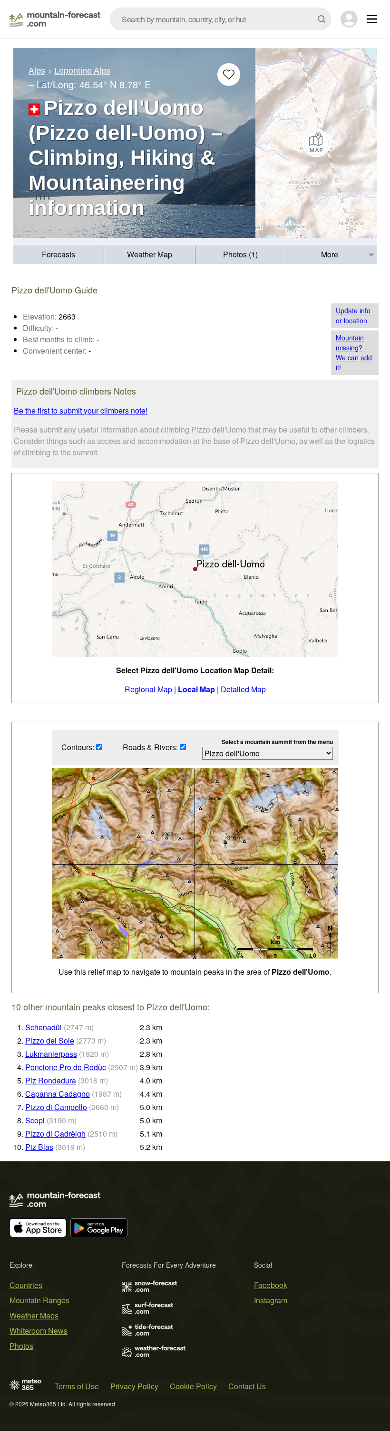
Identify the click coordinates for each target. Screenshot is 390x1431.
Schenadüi (43, 1027)
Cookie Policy (193, 1386)
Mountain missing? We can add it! (354, 352)
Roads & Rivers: (151, 747)
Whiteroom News (39, 1330)
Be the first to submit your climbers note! (80, 410)
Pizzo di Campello (56, 1106)
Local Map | (198, 689)
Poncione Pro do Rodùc (65, 1067)
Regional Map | (150, 689)
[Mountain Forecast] (55, 19)
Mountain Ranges (39, 1300)
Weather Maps (34, 1315)
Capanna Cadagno (57, 1093)
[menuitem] (58, 254)
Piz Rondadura (50, 1080)
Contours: (78, 747)
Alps (37, 70)
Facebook (270, 1285)
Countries (26, 1285)
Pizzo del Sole (49, 1040)
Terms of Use (77, 1386)
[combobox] (220, 19)
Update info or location (353, 315)
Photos (21, 1345)
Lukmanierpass (51, 1053)
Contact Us (247, 1386)
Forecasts (58, 254)
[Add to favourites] (228, 74)
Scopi (35, 1120)
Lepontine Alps (82, 70)
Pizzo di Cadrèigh (55, 1133)
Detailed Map (243, 689)
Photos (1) (240, 254)
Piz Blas (39, 1146)
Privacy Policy (134, 1386)
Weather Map (149, 254)
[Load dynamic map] (316, 143)
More (329, 254)
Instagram (270, 1300)
